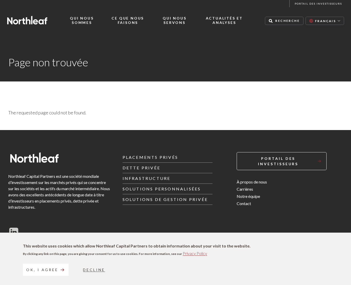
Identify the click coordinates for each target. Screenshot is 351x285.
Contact (244, 203)
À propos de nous (252, 181)
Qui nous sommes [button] (82, 20)
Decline (94, 270)
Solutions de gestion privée (165, 199)
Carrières (245, 189)
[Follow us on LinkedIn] (13, 232)
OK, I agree (42, 270)
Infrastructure (147, 178)
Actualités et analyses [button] (224, 20)
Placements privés (150, 157)
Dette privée (141, 167)
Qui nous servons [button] (174, 20)
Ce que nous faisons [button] (128, 20)
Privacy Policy (195, 253)
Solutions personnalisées (162, 188)
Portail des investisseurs (318, 3)
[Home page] (27, 20)
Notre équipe (248, 196)
